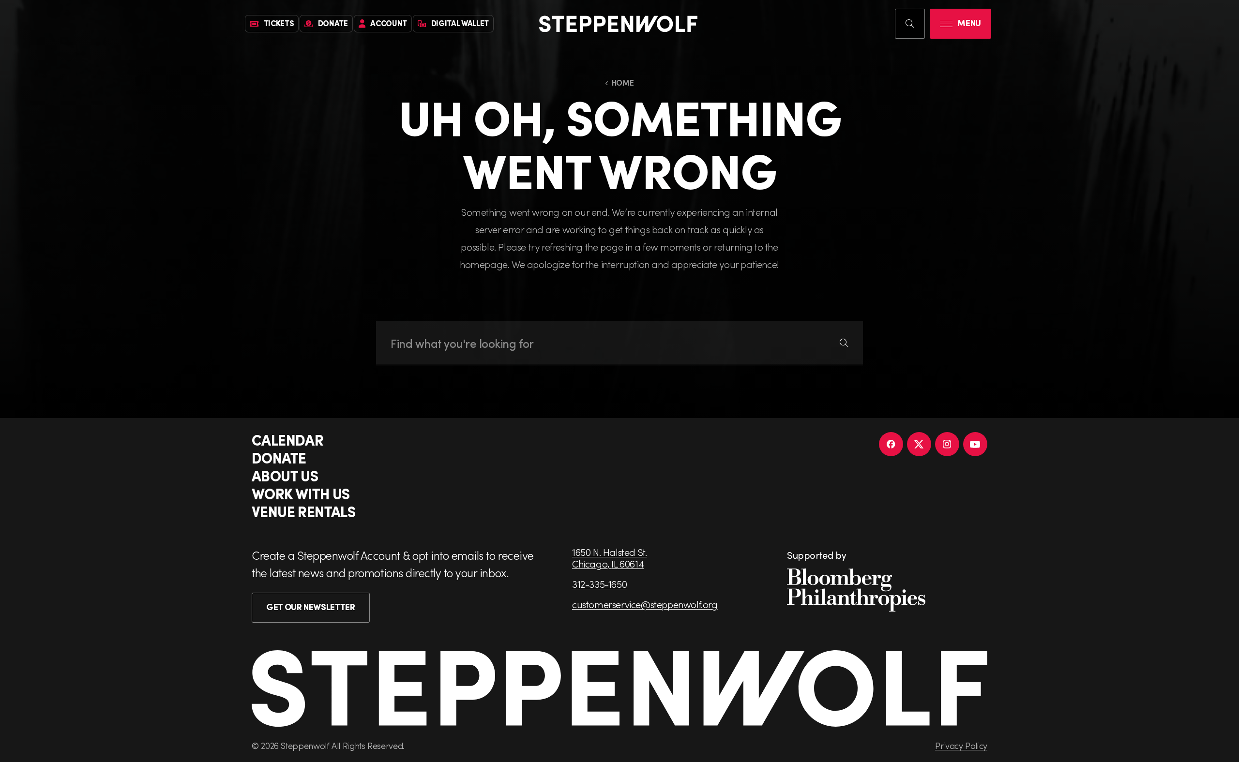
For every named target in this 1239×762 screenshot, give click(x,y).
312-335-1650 (599, 584)
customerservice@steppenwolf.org (645, 604)
